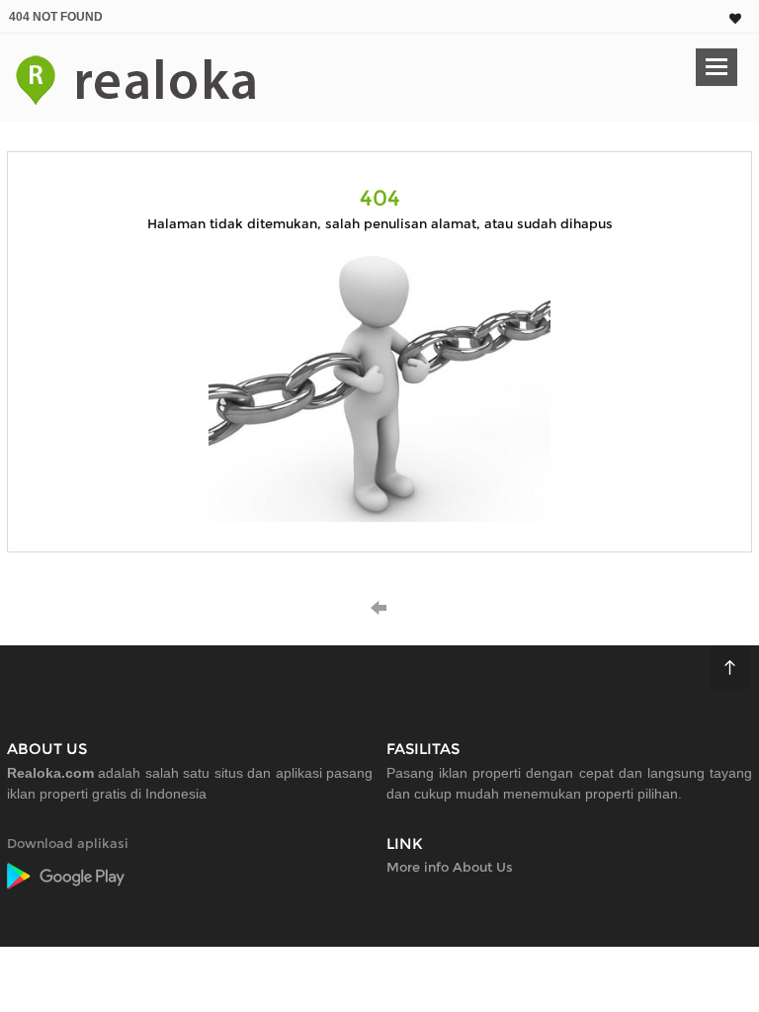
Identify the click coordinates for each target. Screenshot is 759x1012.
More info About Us (449, 867)
